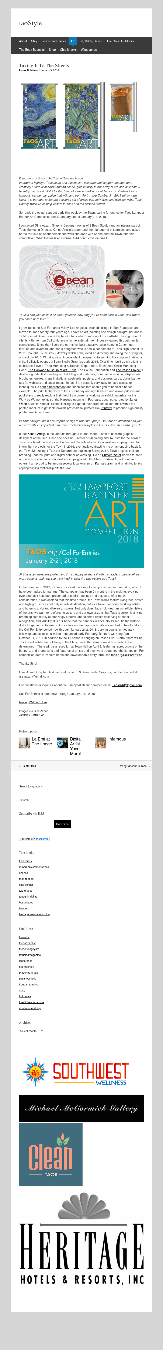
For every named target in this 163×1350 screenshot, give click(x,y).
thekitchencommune (31, 1002)
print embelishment (53, 387)
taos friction (26, 879)
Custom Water (111, 455)
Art (72, 41)
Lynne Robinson (28, 70)
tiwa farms (25, 861)
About (23, 41)
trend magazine (28, 984)
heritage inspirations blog (34, 914)
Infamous (117, 739)
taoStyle (30, 22)
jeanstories (25, 961)
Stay (34, 41)
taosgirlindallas (28, 896)
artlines (23, 873)
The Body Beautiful (32, 49)
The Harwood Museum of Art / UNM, (52, 370)
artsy (22, 990)
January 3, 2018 (49, 70)
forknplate (25, 996)
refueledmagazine (30, 955)
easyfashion (26, 967)
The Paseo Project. (128, 370)
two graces (25, 890)
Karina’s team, (104, 463)
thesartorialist (27, 943)
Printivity (106, 408)
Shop (52, 49)
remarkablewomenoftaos (34, 867)
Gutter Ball (27, 766)
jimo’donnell (26, 885)
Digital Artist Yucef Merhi (76, 746)
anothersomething (30, 1008)
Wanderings (89, 49)
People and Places (53, 41)
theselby (24, 937)
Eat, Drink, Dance (90, 41)
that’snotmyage (28, 972)
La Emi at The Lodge (42, 741)
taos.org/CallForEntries (126, 655)
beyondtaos (26, 902)
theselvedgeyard (29, 949)
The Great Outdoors (120, 41)
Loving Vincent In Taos (134, 766)
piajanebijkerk (27, 978)
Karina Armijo (37, 434)
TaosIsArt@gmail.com (127, 685)
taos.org (24, 908)
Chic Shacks (68, 49)
